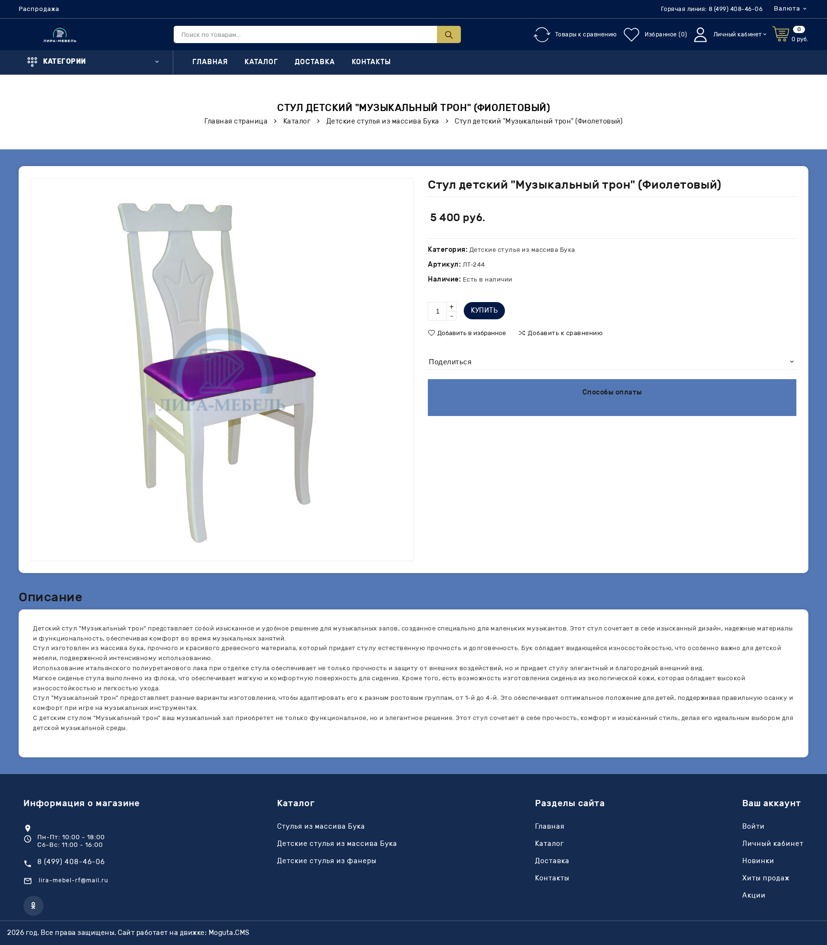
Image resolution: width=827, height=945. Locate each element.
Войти (753, 827)
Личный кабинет (773, 844)
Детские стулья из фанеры (327, 861)
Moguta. (229, 933)
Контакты (371, 62)
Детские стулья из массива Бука (337, 844)
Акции (754, 896)
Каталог (261, 62)
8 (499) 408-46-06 (736, 9)
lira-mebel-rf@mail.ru (73, 880)
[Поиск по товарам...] (449, 34)
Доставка (315, 62)
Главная (210, 62)
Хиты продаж (766, 878)
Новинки (758, 861)
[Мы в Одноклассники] (33, 906)
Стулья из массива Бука (321, 827)
